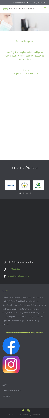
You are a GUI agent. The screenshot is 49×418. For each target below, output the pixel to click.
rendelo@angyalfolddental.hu (18, 276)
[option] (10, 185)
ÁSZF (5, 385)
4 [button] (30, 193)
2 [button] (23, 193)
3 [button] (27, 193)
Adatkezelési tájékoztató (12, 390)
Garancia (6, 396)
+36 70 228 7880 (20, 3)
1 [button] (20, 193)
